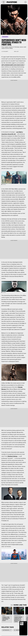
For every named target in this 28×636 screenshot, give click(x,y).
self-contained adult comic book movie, (12, 65)
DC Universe (17, 630)
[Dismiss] (26, 622)
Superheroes (6, 630)
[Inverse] (11, 2)
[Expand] (21, 622)
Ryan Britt (6, 51)
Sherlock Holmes (12, 456)
